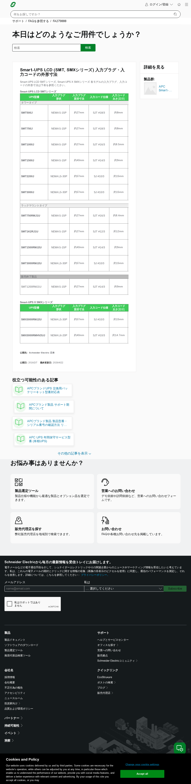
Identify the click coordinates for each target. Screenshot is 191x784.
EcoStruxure (104, 677)
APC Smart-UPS (164, 89)
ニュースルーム (13, 698)
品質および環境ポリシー (18, 708)
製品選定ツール (13, 650)
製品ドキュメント (14, 639)
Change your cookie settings (142, 764)
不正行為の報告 (13, 687)
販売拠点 (102, 655)
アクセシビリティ (14, 692)
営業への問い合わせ (109, 650)
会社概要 (9, 682)
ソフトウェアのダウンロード (21, 644)
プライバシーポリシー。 (95, 574)
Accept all (142, 773)
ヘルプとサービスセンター (113, 639)
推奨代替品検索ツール (17, 655)
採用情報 (9, 677)
